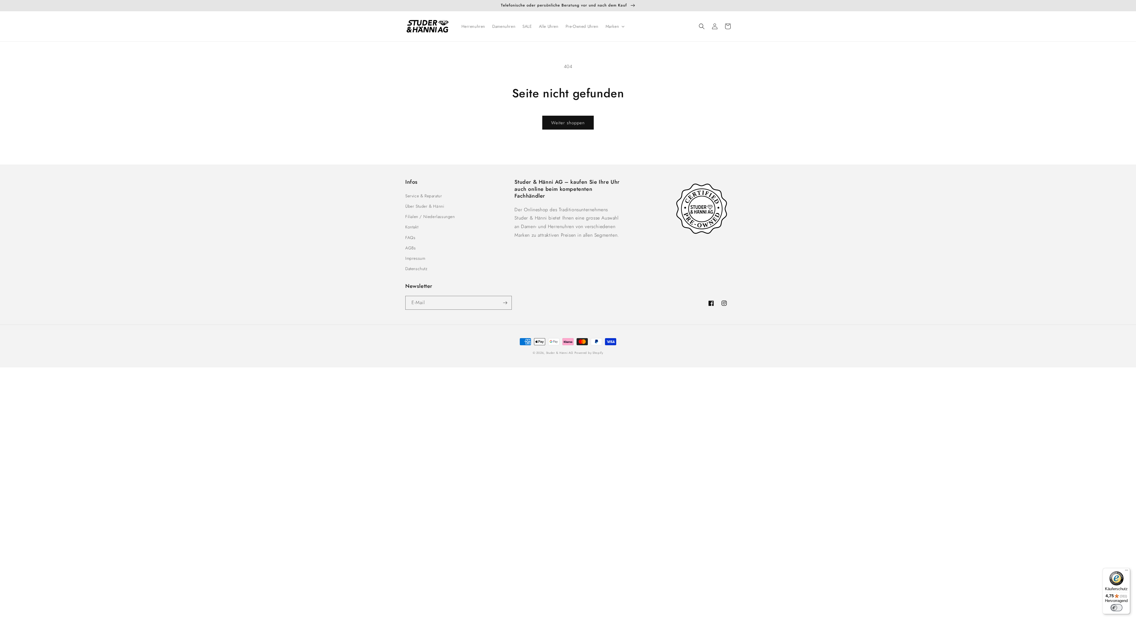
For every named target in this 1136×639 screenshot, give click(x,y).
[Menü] (1126, 571)
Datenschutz (416, 269)
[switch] (1116, 607)
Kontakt (411, 227)
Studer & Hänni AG (559, 353)
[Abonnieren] (504, 303)
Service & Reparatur (423, 196)
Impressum (415, 258)
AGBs (410, 248)
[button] (614, 26)
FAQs (410, 238)
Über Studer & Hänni (424, 206)
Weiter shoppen (568, 123)
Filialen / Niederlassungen (430, 217)
